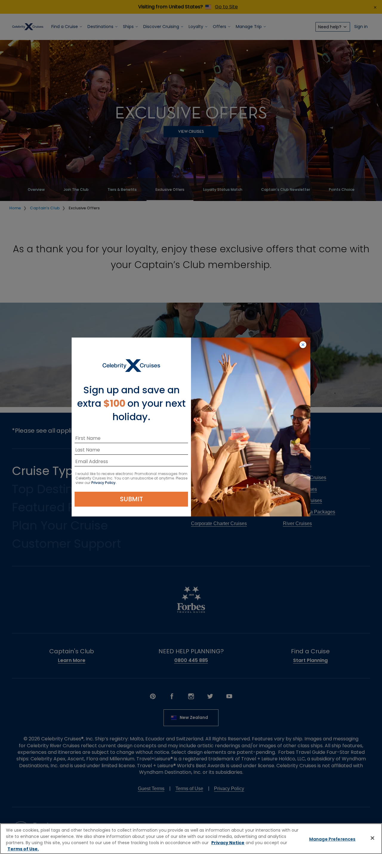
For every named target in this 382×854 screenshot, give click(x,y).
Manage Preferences (332, 839)
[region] (191, 838)
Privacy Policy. (103, 482)
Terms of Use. (23, 849)
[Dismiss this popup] (303, 345)
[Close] (372, 837)
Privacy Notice (227, 843)
